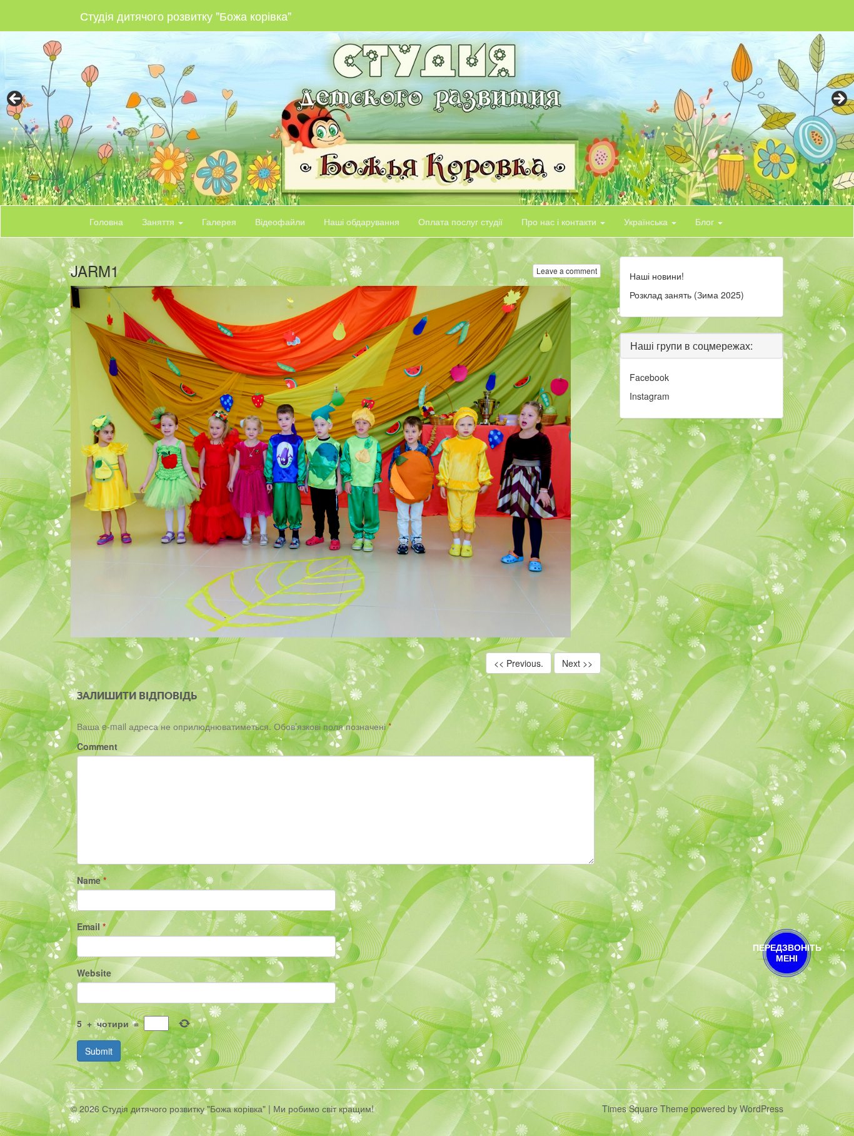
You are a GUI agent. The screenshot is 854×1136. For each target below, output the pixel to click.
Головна (106, 221)
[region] (427, 102)
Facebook (649, 377)
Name (91, 880)
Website (94, 972)
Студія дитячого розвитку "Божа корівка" (185, 16)
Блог (705, 221)
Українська (647, 221)
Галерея (219, 221)
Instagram (650, 396)
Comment (97, 746)
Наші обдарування (361, 221)
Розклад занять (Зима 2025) (687, 294)
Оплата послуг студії (460, 221)
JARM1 (95, 270)
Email (91, 926)
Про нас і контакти (560, 221)
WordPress (761, 1108)
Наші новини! (657, 276)
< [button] (15, 99)
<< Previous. (518, 663)
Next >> (577, 663)
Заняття (159, 221)
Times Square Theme (645, 1108)
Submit (99, 1051)
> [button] (838, 99)
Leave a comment (566, 270)
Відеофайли (280, 221)
